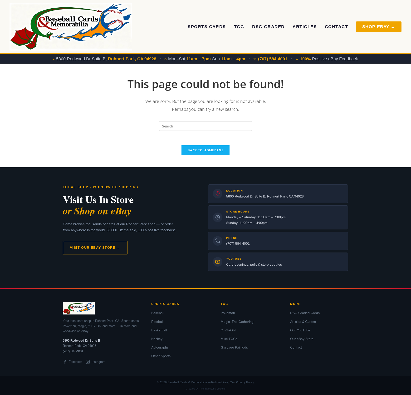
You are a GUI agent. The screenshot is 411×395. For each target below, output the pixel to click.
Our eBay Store (301, 339)
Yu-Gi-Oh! (228, 330)
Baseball (157, 313)
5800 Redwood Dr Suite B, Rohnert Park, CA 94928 (265, 196)
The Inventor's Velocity (212, 388)
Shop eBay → (378, 26)
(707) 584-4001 (238, 243)
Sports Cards (207, 26)
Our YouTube (300, 330)
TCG (239, 26)
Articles (305, 26)
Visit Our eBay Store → (95, 247)
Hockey (156, 339)
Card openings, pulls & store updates (254, 264)
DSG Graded (268, 26)
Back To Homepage (205, 150)
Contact (336, 26)
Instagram (98, 362)
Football (157, 322)
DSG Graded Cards (305, 313)
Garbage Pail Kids (234, 347)
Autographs (160, 347)
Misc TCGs (229, 339)
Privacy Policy (245, 382)
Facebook (75, 362)
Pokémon (228, 313)
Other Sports (161, 356)
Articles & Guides (303, 322)
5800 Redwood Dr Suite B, (106, 59)
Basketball (159, 330)
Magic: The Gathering (237, 322)
